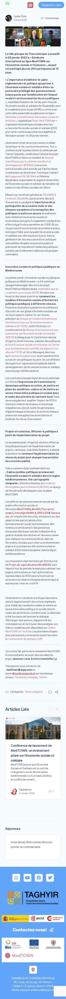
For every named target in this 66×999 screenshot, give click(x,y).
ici (55, 659)
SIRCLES (42, 513)
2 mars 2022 (20, 20)
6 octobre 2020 (27, 793)
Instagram (32, 677)
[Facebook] (39, 878)
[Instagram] (16, 878)
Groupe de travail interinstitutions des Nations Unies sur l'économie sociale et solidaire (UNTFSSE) (31, 322)
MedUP (36, 509)
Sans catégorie (34, 692)
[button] (30, 5)
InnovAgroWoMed (25, 513)
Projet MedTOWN (41, 120)
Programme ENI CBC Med (22, 176)
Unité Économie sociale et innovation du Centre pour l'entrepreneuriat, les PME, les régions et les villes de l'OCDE (32, 349)
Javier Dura (20, 16)
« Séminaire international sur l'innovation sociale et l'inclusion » (32, 117)
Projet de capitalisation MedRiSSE (30, 565)
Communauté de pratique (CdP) (25, 639)
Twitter (43, 677)
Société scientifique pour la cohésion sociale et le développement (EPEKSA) (29, 161)
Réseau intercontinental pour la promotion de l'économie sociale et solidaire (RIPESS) (31, 334)
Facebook (20, 677)
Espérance (25, 789)
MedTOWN (23, 509)
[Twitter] (50, 878)
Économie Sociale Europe (22, 356)
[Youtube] (27, 878)
